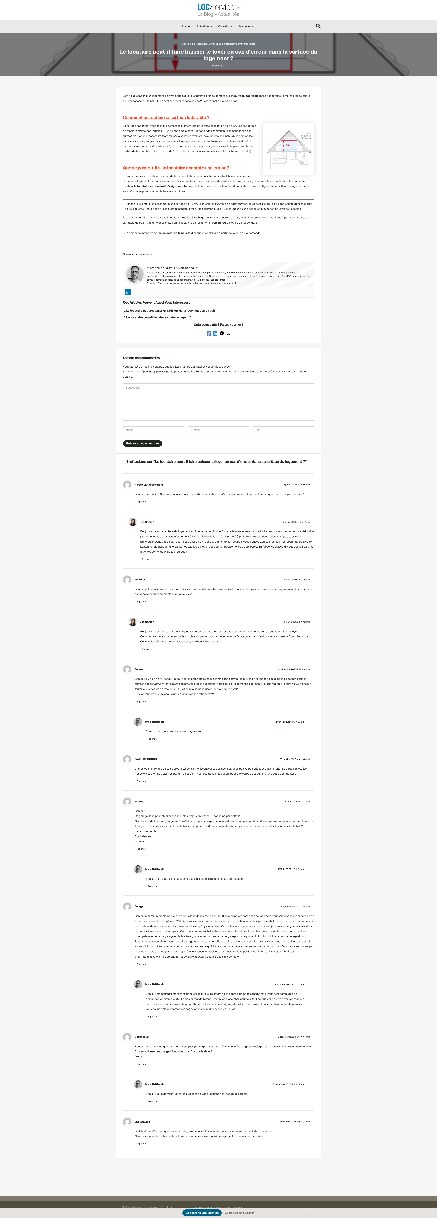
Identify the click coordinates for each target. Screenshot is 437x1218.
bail (224, 176)
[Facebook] (208, 333)
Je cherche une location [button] (202, 1213)
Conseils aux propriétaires (223, 43)
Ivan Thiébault (154, 722)
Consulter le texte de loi (137, 254)
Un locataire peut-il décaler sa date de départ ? (158, 317)
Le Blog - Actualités (218, 14)
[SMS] (221, 333)
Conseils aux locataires (194, 43)
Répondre (141, 501)
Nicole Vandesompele (148, 484)
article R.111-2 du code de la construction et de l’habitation (189, 131)
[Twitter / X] (228, 333)
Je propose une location (239, 1213)
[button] (211, 26)
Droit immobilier (246, 43)
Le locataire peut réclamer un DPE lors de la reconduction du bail (170, 310)
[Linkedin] (128, 292)
